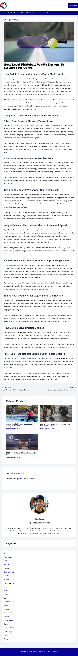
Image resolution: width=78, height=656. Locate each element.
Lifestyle (7, 602)
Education (7, 568)
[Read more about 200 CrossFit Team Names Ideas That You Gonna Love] (56, 413)
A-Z (5, 553)
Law (5, 598)
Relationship (8, 613)
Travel (6, 635)
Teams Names (9, 628)
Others (6, 609)
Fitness (6, 579)
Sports (18, 20)
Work (6, 639)
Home (6, 594)
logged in (18, 479)
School (6, 617)
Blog (5, 561)
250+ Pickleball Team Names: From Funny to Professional (20, 425)
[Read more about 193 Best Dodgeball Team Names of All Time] (22, 442)
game (38, 277)
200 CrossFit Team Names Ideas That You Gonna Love (55, 425)
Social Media (8, 620)
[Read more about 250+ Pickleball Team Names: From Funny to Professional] (22, 413)
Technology (8, 631)
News (6, 605)
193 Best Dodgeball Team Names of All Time (21, 454)
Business (7, 564)
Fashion (6, 576)
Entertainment (9, 572)
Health (6, 591)
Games (6, 587)
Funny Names (9, 583)
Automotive (8, 557)
